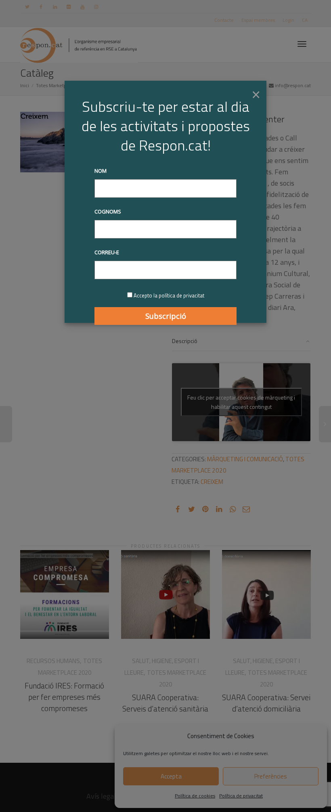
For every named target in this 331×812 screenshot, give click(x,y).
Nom (100, 170)
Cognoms (107, 211)
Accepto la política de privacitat (169, 295)
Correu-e (106, 252)
